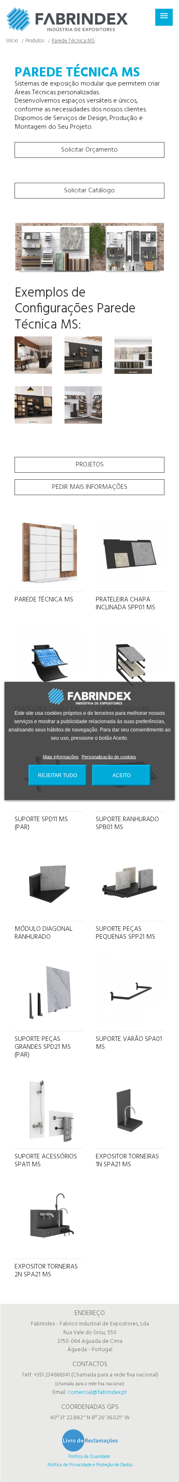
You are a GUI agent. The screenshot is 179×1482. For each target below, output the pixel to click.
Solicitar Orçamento (89, 150)
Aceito (121, 775)
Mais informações (60, 756)
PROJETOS (90, 464)
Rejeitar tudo (58, 775)
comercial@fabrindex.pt (97, 1392)
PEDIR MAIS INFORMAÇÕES (89, 487)
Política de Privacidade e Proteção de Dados (89, 1465)
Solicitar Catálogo (89, 190)
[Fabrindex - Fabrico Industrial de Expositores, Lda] (67, 19)
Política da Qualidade (89, 1456)
